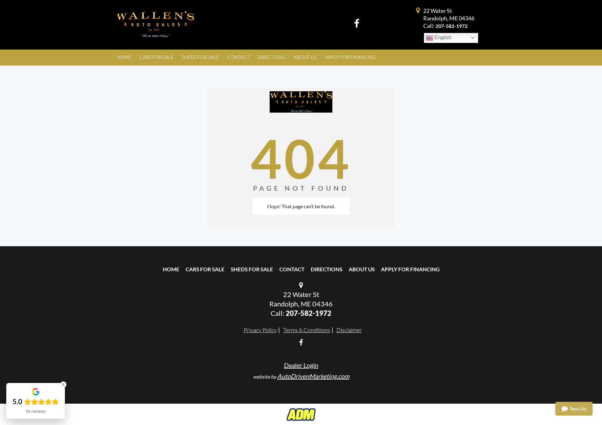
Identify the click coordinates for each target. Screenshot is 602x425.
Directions (326, 269)
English (442, 37)
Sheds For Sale (252, 269)
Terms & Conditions (306, 330)
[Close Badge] (63, 384)
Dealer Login (301, 365)
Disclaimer (349, 330)
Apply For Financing (410, 269)
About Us (362, 269)
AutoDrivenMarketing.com (313, 376)
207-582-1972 (451, 26)
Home (171, 269)
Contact (291, 269)
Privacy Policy (260, 330)
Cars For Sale (205, 269)
